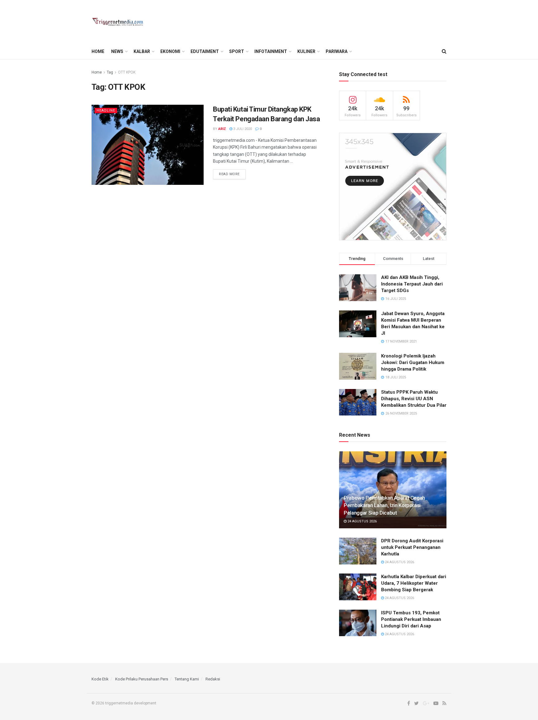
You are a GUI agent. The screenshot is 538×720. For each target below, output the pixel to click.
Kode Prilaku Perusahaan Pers (141, 679)
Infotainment (270, 51)
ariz (222, 129)
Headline (106, 110)
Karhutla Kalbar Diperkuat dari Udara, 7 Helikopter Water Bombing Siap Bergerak (413, 583)
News (117, 51)
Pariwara (336, 51)
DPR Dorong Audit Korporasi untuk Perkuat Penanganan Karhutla (412, 547)
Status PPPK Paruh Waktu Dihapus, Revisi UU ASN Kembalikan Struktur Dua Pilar (413, 398)
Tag (110, 72)
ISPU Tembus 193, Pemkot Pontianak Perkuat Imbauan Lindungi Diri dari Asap (411, 619)
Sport (236, 51)
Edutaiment (205, 51)
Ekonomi (170, 51)
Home (98, 51)
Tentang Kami (187, 679)
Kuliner (306, 51)
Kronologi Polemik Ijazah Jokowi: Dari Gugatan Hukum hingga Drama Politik (412, 362)
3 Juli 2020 (242, 129)
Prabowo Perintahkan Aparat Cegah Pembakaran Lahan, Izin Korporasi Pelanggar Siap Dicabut (384, 505)
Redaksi (212, 679)
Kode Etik (100, 679)
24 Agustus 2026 (362, 521)
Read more (229, 174)
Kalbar (142, 51)
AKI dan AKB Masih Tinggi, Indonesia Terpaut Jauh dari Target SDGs (412, 284)
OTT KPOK (126, 72)
